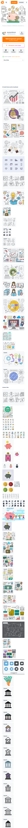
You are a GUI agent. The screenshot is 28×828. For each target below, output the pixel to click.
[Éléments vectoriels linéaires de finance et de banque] (13, 130)
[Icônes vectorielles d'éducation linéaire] (13, 289)
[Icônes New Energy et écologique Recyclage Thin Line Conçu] (13, 272)
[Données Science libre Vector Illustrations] (13, 376)
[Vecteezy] (2, 2)
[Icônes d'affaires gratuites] (13, 147)
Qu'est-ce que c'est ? (16, 56)
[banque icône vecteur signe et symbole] (8, 692)
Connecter (21, 2)
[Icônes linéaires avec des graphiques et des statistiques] (13, 97)
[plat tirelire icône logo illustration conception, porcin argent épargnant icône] (8, 475)
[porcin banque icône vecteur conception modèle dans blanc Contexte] (8, 445)
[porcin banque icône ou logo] (13, 667)
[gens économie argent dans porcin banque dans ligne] (13, 514)
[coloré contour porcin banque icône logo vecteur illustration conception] (7, 526)
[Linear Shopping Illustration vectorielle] (13, 323)
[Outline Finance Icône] (13, 164)
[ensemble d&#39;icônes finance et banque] (7, 232)
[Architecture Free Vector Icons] (9, 222)
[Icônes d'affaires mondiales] (13, 306)
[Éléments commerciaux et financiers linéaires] (8, 574)
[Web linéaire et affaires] (9, 242)
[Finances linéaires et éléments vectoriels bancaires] (13, 181)
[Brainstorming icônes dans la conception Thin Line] (13, 359)
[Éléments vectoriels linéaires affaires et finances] (6, 643)
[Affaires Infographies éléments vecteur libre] (13, 255)
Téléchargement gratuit (13, 39)
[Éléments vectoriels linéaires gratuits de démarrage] (13, 198)
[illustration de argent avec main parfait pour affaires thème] (8, 680)
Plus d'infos (6, 60)
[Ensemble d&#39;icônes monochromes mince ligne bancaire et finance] (7, 336)
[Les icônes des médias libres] (9, 346)
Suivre (21, 34)
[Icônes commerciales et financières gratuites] (13, 114)
